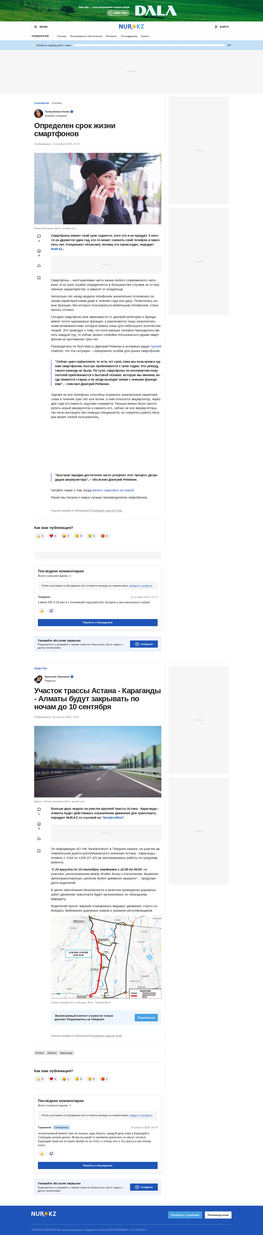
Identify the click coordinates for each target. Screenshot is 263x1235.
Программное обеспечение (86, 36)
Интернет (111, 36)
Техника (61, 36)
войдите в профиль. (141, 585)
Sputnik (156, 346)
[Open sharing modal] (39, 265)
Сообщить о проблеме (185, 1215)
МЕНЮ (43, 26)
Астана (40, 1052)
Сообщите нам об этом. (106, 510)
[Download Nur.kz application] (131, 10)
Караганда (66, 1052)
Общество (40, 668)
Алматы (52, 1052)
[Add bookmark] (39, 278)
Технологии (40, 36)
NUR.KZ (57, 249)
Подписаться (146, 1017)
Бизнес (145, 36)
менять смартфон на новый (113, 490)
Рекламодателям (218, 1215)
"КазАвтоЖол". (113, 817)
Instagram (147, 644)
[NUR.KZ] (131, 27)
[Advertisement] (131, 71)
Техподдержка (129, 36)
